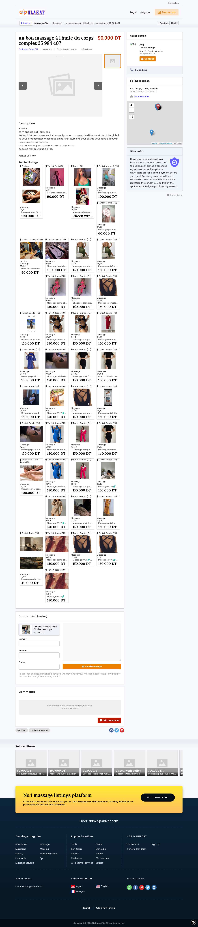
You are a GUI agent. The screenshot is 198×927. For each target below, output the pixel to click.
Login (133, 12)
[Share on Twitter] (116, 730)
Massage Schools (24, 862)
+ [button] (131, 105)
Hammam (21, 844)
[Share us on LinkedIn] (154, 887)
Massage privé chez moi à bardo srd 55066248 (109, 266)
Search (27, 23)
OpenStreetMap (166, 143)
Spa (42, 858)
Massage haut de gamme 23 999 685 (58, 266)
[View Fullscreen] (131, 116)
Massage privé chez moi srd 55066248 (58, 486)
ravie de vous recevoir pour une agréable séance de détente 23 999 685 (32, 268)
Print (23, 730)
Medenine (76, 858)
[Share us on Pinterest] (141, 887)
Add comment (110, 720)
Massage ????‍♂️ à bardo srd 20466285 (58, 413)
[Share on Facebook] (111, 730)
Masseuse (20, 849)
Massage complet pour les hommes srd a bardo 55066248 (83, 339)
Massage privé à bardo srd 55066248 (109, 413)
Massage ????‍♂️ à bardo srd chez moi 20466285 (58, 523)
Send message (93, 666)
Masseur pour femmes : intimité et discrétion (32, 212)
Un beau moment (30, 413)
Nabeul (75, 853)
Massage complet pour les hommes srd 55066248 (109, 450)
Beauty (19, 853)
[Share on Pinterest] (122, 730)
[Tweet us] (147, 887)
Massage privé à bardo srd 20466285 (58, 303)
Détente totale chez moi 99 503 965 (58, 193)
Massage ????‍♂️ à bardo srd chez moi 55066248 (83, 560)
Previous (164, 23)
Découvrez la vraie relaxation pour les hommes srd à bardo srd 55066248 (32, 339)
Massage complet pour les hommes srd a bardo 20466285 (109, 339)
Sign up (155, 844)
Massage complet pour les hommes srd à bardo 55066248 (58, 339)
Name (22, 639)
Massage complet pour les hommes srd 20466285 (83, 486)
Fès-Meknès (102, 858)
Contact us (173, 3)
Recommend (40, 730)
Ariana (99, 844)
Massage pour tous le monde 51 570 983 (109, 193)
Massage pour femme (109, 229)
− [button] (131, 110)
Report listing (176, 195)
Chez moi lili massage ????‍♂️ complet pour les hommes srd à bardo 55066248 (83, 303)
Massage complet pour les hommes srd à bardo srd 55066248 (83, 450)
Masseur (44, 849)
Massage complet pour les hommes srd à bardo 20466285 (83, 266)
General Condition (136, 849)
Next (173, 23)
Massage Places (48, 853)
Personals (20, 858)
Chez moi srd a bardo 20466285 (109, 376)
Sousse (99, 862)
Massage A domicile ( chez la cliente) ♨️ (32, 579)
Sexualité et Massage (32, 489)
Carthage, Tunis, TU (28, 49)
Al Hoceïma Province (82, 862)
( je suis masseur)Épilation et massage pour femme (32, 774)
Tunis (74, 844)
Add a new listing (157, 797)
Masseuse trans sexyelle (83, 212)
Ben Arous (76, 849)
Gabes (99, 853)
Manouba (101, 849)
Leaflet (154, 143)
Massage (45, 844)
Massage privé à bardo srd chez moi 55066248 (83, 376)
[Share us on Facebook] (135, 887)
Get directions (141, 96)
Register (145, 12)
